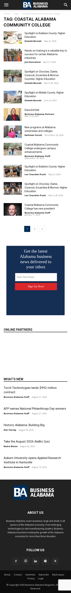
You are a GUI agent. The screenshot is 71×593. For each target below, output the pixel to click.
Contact (18, 574)
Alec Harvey (10, 429)
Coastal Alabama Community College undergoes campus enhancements (41, 148)
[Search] (66, 5)
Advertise (30, 574)
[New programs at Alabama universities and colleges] (13, 131)
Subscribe (44, 574)
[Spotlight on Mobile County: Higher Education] (13, 97)
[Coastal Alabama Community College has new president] (13, 209)
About (7, 574)
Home (7, 13)
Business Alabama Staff (37, 156)
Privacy (31, 578)
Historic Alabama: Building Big (24, 425)
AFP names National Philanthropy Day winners (35, 408)
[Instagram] (25, 561)
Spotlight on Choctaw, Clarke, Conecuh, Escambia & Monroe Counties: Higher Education (42, 75)
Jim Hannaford (33, 62)
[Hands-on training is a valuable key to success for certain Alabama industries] (13, 55)
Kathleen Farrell (33, 135)
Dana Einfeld (32, 109)
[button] (6, 5)
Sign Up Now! (36, 286)
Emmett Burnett (33, 41)
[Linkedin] (35, 561)
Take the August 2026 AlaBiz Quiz (27, 441)
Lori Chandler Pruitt (35, 174)
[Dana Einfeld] (13, 114)
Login (41, 578)
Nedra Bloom (10, 446)
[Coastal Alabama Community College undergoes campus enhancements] (13, 149)
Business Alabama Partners (39, 114)
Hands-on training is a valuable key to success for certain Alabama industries (46, 54)
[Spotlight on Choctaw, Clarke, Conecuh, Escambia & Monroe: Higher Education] (13, 188)
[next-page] (42, 229)
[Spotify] (45, 561)
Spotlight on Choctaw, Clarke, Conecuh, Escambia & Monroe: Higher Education (46, 187)
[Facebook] (15, 561)
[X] (55, 561)
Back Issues (58, 574)
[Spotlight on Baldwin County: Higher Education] (13, 37)
